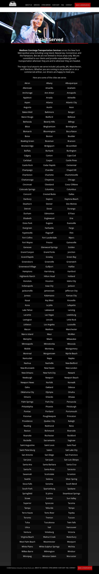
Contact (69, 5)
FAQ (62, 5)
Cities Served (46, 5)
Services (37, 5)
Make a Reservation (82, 5)
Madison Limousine (17, 568)
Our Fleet (55, 5)
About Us (28, 5)
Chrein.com (31, 568)
